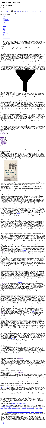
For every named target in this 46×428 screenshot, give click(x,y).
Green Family (3, 132)
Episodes (4, 31)
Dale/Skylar (2, 136)
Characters (5, 30)
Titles (4, 28)
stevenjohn (7, 107)
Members (4, 26)
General (1, 131)
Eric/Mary (2, 138)
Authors (4, 24)
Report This (3, 214)
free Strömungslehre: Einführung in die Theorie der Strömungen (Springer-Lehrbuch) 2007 (24, 412)
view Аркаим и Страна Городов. (22, 407)
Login (4, 18)
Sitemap (4, 422)
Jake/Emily (2, 139)
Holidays (2, 144)
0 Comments (20, 358)
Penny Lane (10, 146)
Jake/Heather (2, 140)
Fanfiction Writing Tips (7, 36)
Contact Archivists (6, 38)
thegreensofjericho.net (7, 406)
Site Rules (5, 34)
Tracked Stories (6, 21)
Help (4, 35)
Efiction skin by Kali (4, 387)
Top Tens (4, 23)
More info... (19, 213)
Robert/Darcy (3, 142)
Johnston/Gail (3, 141)
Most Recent (5, 19)
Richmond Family (3, 134)
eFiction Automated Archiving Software (18, 403)
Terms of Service (6, 33)
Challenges (5, 22)
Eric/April (2, 137)
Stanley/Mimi (3, 143)
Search (4, 32)
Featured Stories (6, 20)
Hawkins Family (3, 133)
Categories (5, 27)
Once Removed (3, 146)
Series (4, 29)
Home (4, 16)
